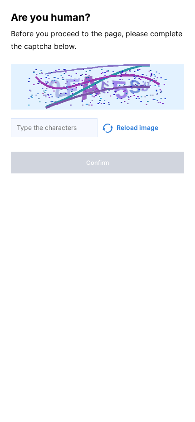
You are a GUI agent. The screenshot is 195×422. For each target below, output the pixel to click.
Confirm (97, 162)
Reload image (137, 127)
